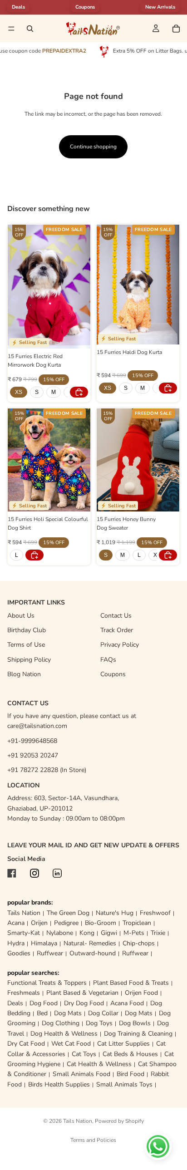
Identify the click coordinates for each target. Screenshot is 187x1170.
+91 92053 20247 (32, 755)
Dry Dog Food (84, 1003)
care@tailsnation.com (37, 726)
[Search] (30, 29)
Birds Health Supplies (59, 1084)
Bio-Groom (100, 923)
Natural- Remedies (90, 943)
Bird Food (130, 1074)
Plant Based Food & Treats (131, 982)
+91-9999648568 (32, 741)
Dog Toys (99, 1023)
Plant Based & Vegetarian (82, 992)
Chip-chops (139, 943)
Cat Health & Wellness (99, 1064)
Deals (15, 1003)
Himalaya (44, 943)
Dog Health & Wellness (64, 1033)
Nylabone (59, 933)
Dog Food (44, 1003)
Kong (86, 933)
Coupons (85, 7)
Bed (42, 1013)
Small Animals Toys (124, 1084)
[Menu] (11, 28)
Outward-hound (92, 953)
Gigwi (109, 933)
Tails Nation (23, 913)
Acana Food (127, 1003)
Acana (16, 923)
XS (18, 392)
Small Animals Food (81, 1074)
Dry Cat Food (26, 1043)
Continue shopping (93, 146)
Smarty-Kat (23, 933)
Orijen (39, 923)
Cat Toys (84, 1054)
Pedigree (66, 923)
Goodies (18, 953)
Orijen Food (141, 992)
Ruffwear (50, 953)
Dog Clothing (60, 1023)
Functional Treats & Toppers (47, 982)
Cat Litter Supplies (123, 1043)
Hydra (16, 943)
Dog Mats (68, 1013)
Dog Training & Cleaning (138, 1033)
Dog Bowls (135, 1023)
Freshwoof (155, 913)
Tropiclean (137, 923)
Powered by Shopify (119, 1121)
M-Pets (133, 933)
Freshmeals (23, 992)
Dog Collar (103, 1013)
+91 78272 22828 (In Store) (46, 770)
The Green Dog (68, 913)
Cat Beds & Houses (130, 1054)
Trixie (158, 933)
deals (18, 7)
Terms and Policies (93, 1140)
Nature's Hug (114, 913)
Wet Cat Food (71, 1043)
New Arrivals (160, 7)
